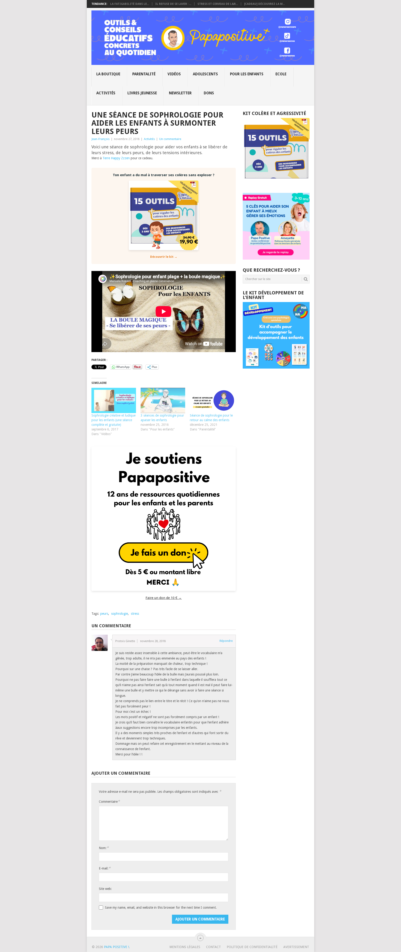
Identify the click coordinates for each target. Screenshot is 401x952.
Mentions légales (184, 947)
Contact (213, 947)
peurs (104, 613)
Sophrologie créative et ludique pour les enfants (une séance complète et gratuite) (113, 420)
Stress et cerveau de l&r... (217, 4)
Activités (105, 93)
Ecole (280, 74)
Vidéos (174, 74)
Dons (209, 93)
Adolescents (205, 74)
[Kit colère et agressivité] (276, 183)
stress (135, 613)
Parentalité (143, 74)
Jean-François (100, 139)
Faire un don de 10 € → (164, 598)
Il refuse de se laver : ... (173, 4)
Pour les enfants (246, 74)
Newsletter (180, 93)
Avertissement (296, 947)
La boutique (108, 74)
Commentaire (109, 801)
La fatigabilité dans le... (129, 4)
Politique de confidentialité (252, 947)
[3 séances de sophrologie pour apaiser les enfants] (163, 400)
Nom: (104, 848)
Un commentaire (170, 139)
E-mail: (104, 868)
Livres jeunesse (142, 93)
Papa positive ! (116, 947)
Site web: (105, 889)
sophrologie (119, 613)
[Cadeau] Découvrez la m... (264, 4)
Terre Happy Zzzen (116, 158)
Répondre (226, 641)
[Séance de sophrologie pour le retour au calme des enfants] (212, 400)
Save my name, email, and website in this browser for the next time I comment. (161, 907)
